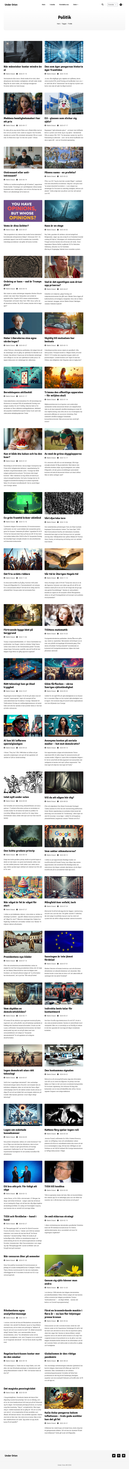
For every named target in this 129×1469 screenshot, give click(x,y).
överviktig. (7, 813)
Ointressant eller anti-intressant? (17, 174)
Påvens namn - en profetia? (60, 172)
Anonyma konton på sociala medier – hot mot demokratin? (62, 742)
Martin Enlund (10, 74)
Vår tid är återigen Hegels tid (61, 574)
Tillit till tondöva (54, 1186)
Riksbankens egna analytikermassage (15, 1312)
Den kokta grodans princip (19, 850)
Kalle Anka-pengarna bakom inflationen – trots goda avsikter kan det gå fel (63, 1416)
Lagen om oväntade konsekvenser (15, 1131)
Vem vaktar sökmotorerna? (60, 851)
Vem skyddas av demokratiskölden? (15, 1010)
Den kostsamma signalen (59, 1070)
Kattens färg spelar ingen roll (62, 1129)
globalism (76, 1366)
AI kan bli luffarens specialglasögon (15, 742)
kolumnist (48, 648)
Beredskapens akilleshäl (18, 392)
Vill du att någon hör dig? (59, 797)
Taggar (64, 24)
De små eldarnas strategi (59, 1216)
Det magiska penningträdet (19, 1388)
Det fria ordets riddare (17, 574)
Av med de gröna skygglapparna (63, 453)
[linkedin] (123, 1455)
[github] (118, 1455)
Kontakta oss (64, 5)
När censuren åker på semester (22, 1256)
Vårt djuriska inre (55, 518)
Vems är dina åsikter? (16, 225)
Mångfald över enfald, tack (60, 902)
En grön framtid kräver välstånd (22, 517)
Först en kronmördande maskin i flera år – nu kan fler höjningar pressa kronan (63, 1314)
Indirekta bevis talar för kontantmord (58, 1010)
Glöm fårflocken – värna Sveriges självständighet (59, 685)
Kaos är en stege (54, 225)
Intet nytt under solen (16, 797)
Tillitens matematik (56, 629)
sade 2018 (58, 583)
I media (52, 5)
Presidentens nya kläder (18, 956)
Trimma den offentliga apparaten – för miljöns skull (64, 394)
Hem (43, 5)
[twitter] (113, 1455)
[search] (103, 4)
